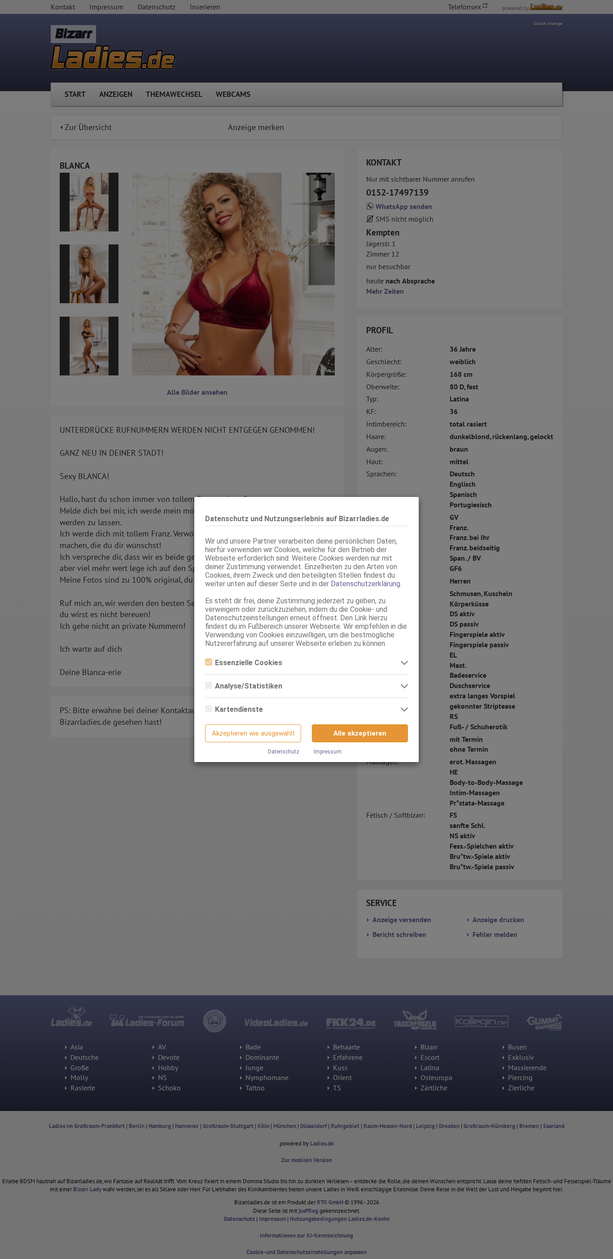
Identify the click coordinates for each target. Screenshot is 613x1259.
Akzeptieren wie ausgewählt (253, 733)
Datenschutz (283, 752)
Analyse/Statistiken (248, 686)
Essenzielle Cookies (248, 662)
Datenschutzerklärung (365, 583)
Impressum (328, 752)
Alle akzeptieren (359, 733)
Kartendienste (239, 709)
